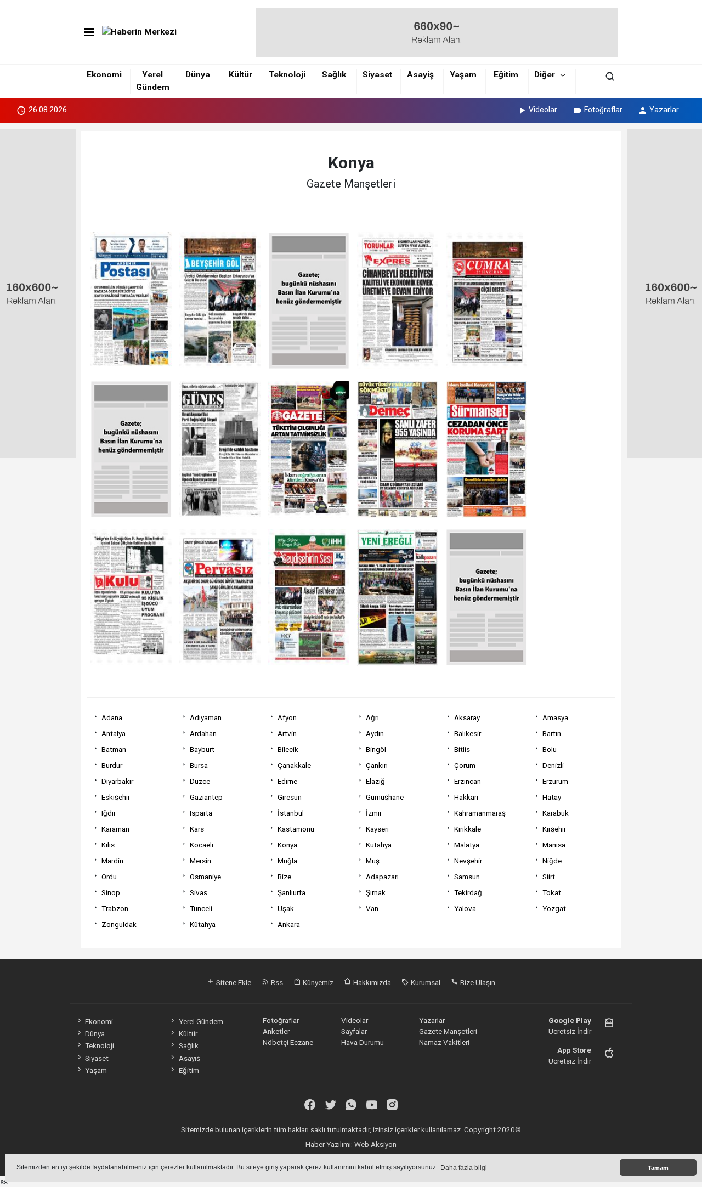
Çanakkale (294, 765)
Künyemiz (317, 982)
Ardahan (203, 733)
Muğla (287, 860)
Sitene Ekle (232, 982)
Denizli (553, 765)
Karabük (555, 813)
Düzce (200, 781)
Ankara (289, 924)
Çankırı (377, 765)
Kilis (108, 844)
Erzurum (555, 781)
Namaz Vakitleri (444, 1042)
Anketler (276, 1031)
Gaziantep (206, 797)
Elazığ (375, 781)
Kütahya (379, 844)
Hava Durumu (362, 1042)
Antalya (113, 733)
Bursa (199, 765)
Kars (197, 828)
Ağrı (372, 717)
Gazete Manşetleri (448, 1031)
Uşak (286, 908)
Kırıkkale (467, 828)
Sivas (198, 892)
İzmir (374, 813)
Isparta (201, 813)
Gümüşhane (385, 797)
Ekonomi (104, 75)
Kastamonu (296, 828)
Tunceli (201, 908)
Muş (373, 860)
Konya (287, 844)
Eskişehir (115, 797)
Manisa (553, 844)
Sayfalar (354, 1031)
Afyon (287, 717)
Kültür (240, 75)
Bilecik (288, 749)
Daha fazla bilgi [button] (463, 1168)
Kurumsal (424, 982)
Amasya (555, 717)
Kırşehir (554, 828)
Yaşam (463, 75)
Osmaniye (205, 876)
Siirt (548, 876)
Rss (276, 982)
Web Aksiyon (375, 1144)
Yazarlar (664, 109)
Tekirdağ (468, 892)
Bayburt (202, 749)
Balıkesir (467, 733)
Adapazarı (382, 876)
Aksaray (467, 717)
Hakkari (466, 797)
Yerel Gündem (201, 1021)
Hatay (551, 797)
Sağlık (334, 75)
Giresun (290, 797)
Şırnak (376, 892)
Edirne (287, 781)
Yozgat (554, 908)
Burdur (111, 765)
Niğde (552, 860)
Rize (284, 876)
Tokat (551, 892)
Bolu (549, 749)
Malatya (466, 844)
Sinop (110, 892)
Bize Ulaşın (476, 982)
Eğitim (506, 75)
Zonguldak (119, 924)
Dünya (197, 75)
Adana (111, 717)
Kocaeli (201, 844)
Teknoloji (287, 75)
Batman (113, 749)
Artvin (287, 733)
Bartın (551, 733)
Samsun (467, 876)
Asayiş (420, 75)
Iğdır (108, 813)
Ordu (109, 876)
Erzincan (467, 781)
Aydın (375, 733)
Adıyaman (206, 717)
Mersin (200, 860)
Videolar (543, 109)
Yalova (465, 908)
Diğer (544, 75)
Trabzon (114, 908)
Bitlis (462, 749)
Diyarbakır (117, 781)
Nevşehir (468, 860)
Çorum (464, 765)
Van (372, 908)
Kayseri (377, 828)
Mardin (112, 860)
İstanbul (291, 813)
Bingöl (376, 749)
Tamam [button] (658, 1168)
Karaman (115, 828)
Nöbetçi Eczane (288, 1042)
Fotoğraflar (603, 109)
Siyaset (377, 75)
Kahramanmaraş (480, 813)
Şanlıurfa (291, 892)
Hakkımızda (371, 982)
